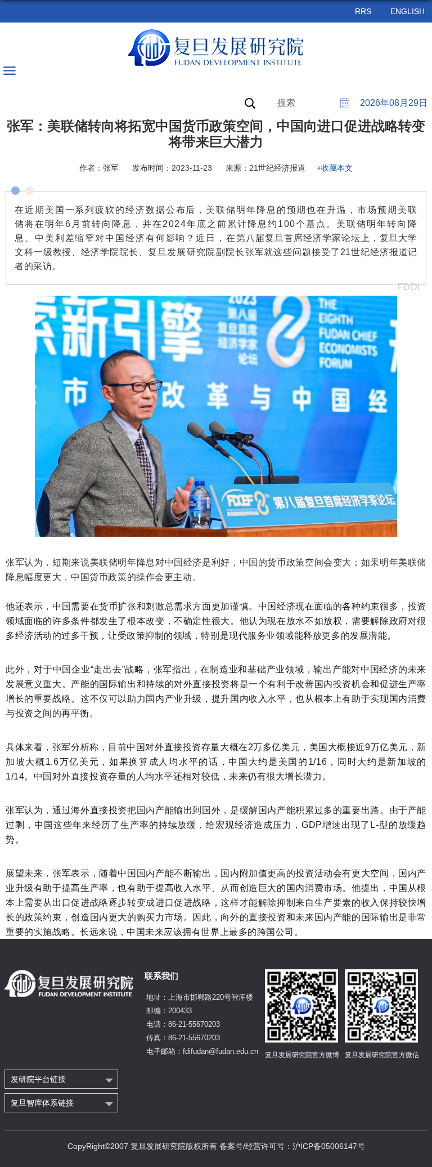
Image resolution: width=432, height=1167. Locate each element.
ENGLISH (407, 11)
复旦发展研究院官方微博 (302, 1055)
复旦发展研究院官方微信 (382, 1055)
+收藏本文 (335, 167)
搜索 (286, 103)
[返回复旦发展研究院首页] (216, 48)
